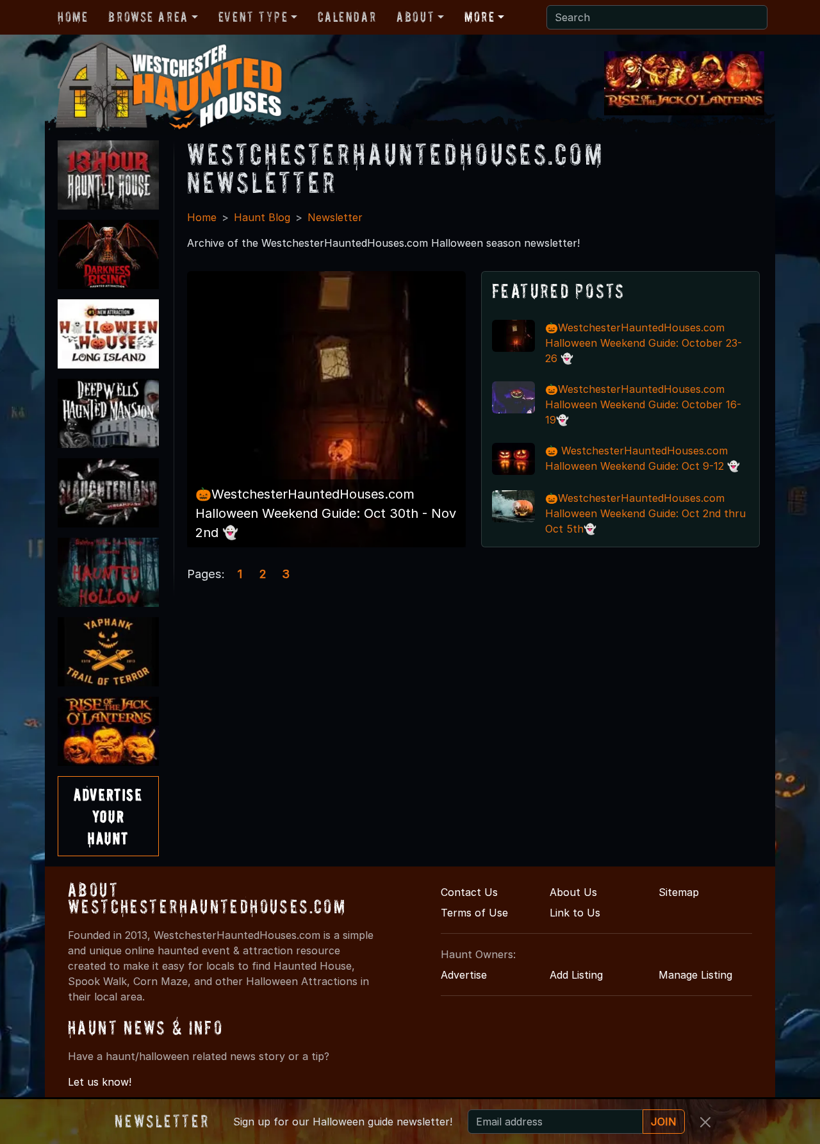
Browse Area (148, 16)
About (415, 16)
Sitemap (679, 892)
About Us (573, 892)
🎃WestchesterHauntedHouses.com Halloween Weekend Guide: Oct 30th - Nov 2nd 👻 (325, 513)
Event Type (253, 16)
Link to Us (575, 912)
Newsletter (335, 217)
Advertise (464, 974)
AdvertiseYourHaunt (108, 816)
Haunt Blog (262, 217)
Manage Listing (695, 974)
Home (73, 16)
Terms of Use (474, 912)
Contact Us (469, 892)
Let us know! (99, 1081)
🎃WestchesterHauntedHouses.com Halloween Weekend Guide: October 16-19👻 (643, 404)
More (479, 16)
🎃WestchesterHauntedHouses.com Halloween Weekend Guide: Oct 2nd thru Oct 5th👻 (645, 513)
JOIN (663, 1121)
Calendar (347, 16)
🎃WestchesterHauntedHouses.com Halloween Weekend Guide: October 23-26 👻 (643, 343)
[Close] (705, 1122)
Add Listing (576, 974)
